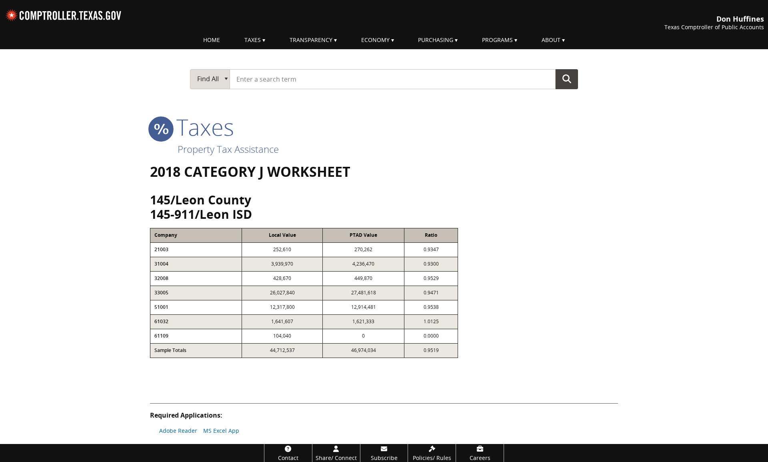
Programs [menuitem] (497, 40)
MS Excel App (221, 430)
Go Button (567, 78)
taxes (202, 127)
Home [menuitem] (211, 40)
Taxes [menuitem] (252, 40)
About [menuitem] (551, 40)
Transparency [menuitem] (311, 40)
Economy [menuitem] (375, 40)
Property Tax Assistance (228, 149)
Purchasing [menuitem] (435, 40)
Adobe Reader (178, 430)
